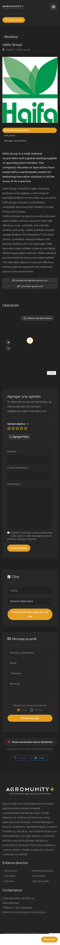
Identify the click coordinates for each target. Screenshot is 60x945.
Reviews (9, 881)
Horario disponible (21, 601)
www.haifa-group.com (31, 286)
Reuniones (11, 870)
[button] (8, 342)
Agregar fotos (20, 436)
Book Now (49, 939)
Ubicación (9, 135)
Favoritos (10, 876)
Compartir (21, 758)
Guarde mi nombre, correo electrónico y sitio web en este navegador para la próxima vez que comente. (30, 535)
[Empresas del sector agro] (13, 6)
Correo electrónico (17, 467)
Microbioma (11, 37)
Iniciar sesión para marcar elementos (32, 742)
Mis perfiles (39, 876)
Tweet (41, 758)
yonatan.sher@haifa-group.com (31, 280)
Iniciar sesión (15, 19)
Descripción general (16, 130)
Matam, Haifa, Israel (18, 49)
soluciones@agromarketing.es (28, 912)
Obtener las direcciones (39, 318)
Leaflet (51, 373)
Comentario (14, 484)
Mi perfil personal (42, 870)
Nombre (11, 451)
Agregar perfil (40, 881)
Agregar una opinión (15, 140)
